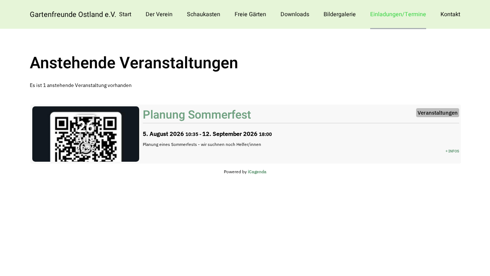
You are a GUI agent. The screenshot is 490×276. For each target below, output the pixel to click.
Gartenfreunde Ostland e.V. (73, 14)
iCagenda (257, 171)
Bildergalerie (340, 14)
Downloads (295, 14)
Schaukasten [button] (203, 14)
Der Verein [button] (159, 14)
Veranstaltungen (438, 112)
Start (125, 14)
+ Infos (452, 151)
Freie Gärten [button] (250, 14)
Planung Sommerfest (197, 114)
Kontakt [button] (450, 14)
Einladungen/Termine (398, 14)
